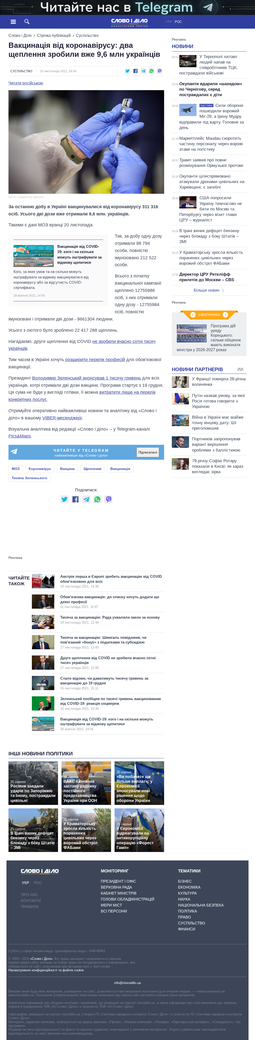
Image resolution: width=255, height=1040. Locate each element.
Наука (184, 899)
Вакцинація (120, 469)
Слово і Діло (20, 35)
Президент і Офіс (118, 881)
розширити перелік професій (95, 359)
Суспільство (87, 35)
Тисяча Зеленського (29, 478)
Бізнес (185, 881)
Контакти (31, 901)
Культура (187, 893)
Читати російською (25, 83)
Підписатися (147, 452)
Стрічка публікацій (54, 35)
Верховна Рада (116, 887)
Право (184, 917)
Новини (182, 46)
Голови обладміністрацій (127, 899)
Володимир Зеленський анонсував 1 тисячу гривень (86, 378)
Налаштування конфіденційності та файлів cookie (46, 970)
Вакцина (67, 469)
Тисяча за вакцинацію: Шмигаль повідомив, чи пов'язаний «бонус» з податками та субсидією (103, 642)
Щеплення (92, 469)
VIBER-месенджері (62, 417)
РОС (178, 21)
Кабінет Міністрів (118, 893)
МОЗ (16, 469)
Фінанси (186, 929)
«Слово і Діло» (41, 959)
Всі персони (114, 911)
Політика (187, 911)
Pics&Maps (19, 436)
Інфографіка (209, 315)
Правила (30, 907)
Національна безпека (201, 905)
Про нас (29, 895)
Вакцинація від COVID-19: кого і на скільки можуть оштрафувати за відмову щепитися (79, 254)
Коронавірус (40, 469)
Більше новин (206, 290)
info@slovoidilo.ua (127, 983)
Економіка (189, 887)
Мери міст (111, 905)
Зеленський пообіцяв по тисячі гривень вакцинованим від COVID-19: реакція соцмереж (110, 704)
